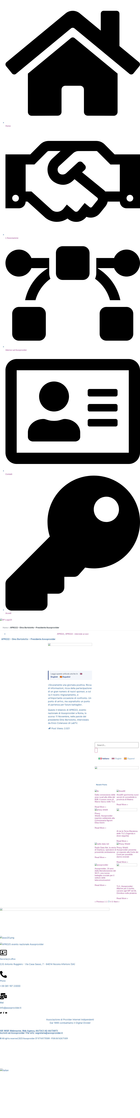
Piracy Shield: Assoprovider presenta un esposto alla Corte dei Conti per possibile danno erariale (127, 852)
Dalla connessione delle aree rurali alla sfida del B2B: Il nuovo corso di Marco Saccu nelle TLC (105, 798)
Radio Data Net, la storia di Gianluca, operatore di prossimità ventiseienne (105, 849)
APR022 (60, 634)
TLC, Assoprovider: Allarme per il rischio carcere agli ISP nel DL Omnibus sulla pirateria (127, 889)
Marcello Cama (75, 1061)
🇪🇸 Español (65, 677)
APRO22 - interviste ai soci (76, 634)
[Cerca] (96, 750)
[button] (70, 1070)
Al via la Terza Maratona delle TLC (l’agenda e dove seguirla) (127, 833)
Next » (116, 901)
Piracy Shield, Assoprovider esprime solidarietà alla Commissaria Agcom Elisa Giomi (105, 818)
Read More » (100, 807)
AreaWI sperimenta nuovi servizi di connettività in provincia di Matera (127, 797)
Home (5, 627)
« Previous (99, 901)
